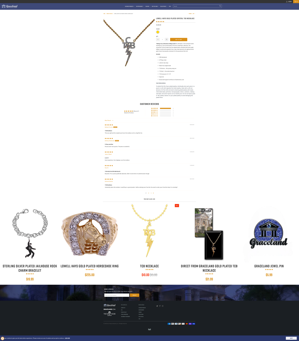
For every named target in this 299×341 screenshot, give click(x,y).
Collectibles (163, 6)
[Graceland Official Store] (25, 6)
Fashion (147, 6)
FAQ (121, 310)
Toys (170, 6)
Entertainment (139, 6)
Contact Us (123, 307)
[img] (109, 125)
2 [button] (148, 193)
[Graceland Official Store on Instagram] (162, 306)
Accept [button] (291, 338)
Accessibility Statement (125, 316)
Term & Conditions (124, 314)
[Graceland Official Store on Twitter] (157, 306)
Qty (157, 36)
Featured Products (129, 6)
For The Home (155, 6)
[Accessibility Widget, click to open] (2, 338)
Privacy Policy (124, 312)
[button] (160, 21)
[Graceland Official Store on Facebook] (160, 306)
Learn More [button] (67, 338)
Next (193, 13)
